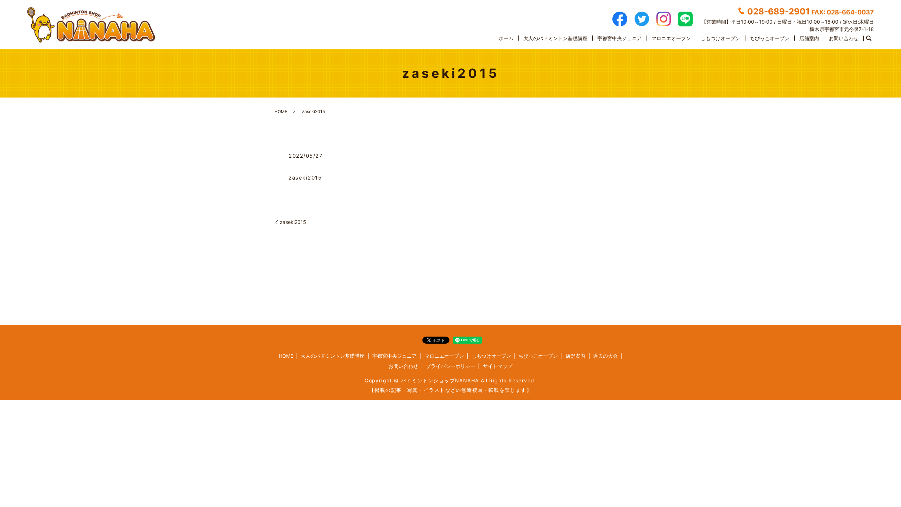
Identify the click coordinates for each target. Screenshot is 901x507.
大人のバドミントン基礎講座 (555, 38)
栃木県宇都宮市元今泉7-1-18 (841, 29)
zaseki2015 (305, 177)
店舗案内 (809, 38)
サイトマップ (497, 366)
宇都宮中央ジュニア (619, 38)
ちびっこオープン (769, 38)
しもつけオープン (720, 38)
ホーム (506, 38)
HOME (281, 111)
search (868, 38)
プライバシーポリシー (450, 366)
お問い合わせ (843, 38)
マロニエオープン (671, 38)
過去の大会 (605, 356)
